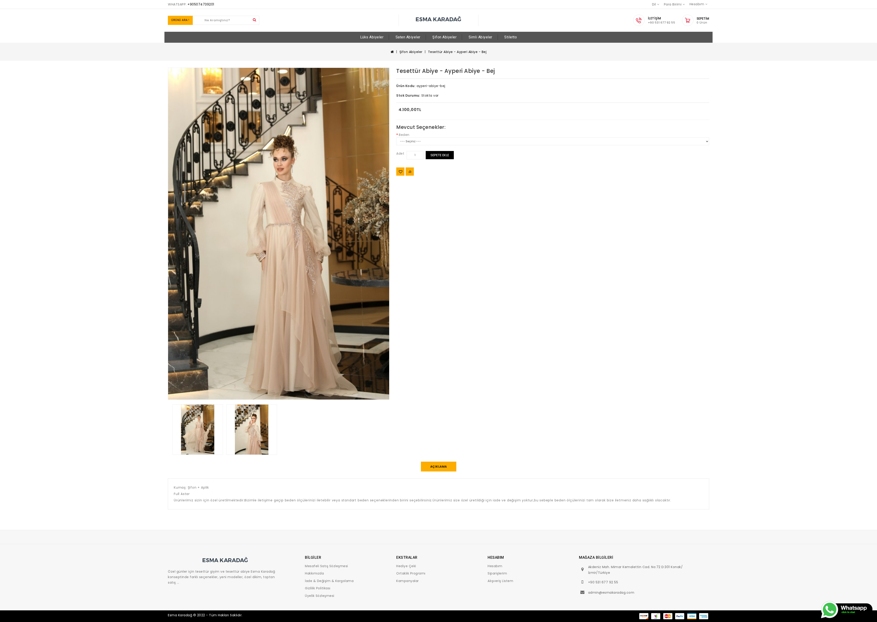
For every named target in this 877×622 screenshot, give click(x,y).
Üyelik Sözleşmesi (319, 595)
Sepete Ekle (440, 155)
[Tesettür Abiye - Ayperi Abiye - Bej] (278, 234)
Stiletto (510, 37)
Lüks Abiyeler (372, 37)
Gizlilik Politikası (317, 588)
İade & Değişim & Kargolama (329, 581)
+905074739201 (201, 4)
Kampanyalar (407, 581)
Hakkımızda (314, 573)
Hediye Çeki (406, 566)
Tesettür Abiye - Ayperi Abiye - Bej (457, 52)
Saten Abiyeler (408, 37)
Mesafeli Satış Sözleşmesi (326, 566)
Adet (400, 153)
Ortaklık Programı (410, 573)
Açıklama (438, 466)
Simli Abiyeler (480, 37)
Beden (404, 135)
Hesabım (495, 566)
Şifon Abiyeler (444, 37)
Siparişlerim (497, 573)
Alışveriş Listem (500, 581)
